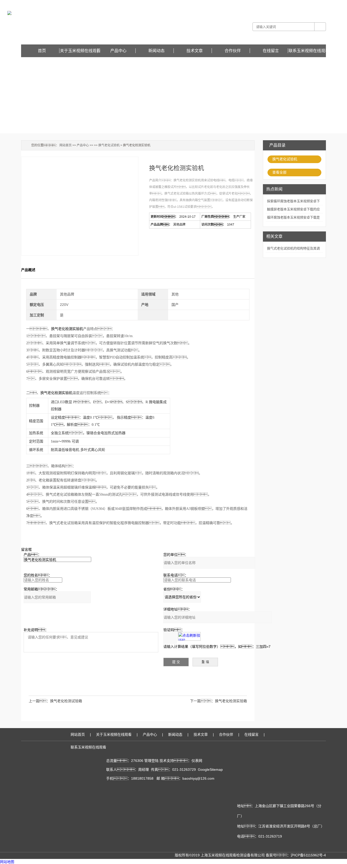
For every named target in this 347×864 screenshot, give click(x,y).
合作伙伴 (233, 51)
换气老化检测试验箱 (66, 701)
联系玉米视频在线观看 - (297, 3)
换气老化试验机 (284, 159)
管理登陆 (151, 761)
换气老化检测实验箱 (231, 701)
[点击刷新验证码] (189, 636)
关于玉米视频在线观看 (80, 51)
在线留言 (320, 3)
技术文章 (194, 51)
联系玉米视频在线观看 (309, 51)
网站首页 (65, 145)
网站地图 (7, 862)
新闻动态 (156, 51)
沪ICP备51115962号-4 (308, 855)
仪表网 (197, 761)
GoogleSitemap (210, 769)
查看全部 (279, 172)
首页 (42, 51)
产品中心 (118, 51)
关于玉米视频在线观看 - (265, 3)
